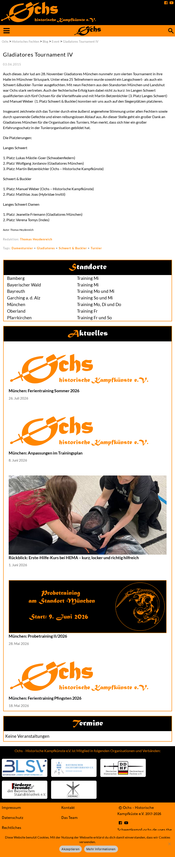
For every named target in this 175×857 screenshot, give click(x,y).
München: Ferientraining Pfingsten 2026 (45, 698)
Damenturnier (22, 248)
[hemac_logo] (74, 790)
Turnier (96, 248)
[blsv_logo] (24, 768)
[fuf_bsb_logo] (24, 790)
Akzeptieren (71, 849)
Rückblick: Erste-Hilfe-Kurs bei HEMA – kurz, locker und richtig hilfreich (74, 557)
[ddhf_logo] (123, 768)
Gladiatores (46, 248)
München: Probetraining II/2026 (38, 636)
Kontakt (68, 807)
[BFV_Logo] (74, 768)
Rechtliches (11, 827)
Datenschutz (12, 817)
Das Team (69, 817)
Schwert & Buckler (73, 248)
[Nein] (169, 843)
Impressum (11, 807)
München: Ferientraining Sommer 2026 (44, 390)
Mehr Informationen (101, 849)
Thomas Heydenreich (36, 239)
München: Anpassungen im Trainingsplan (45, 452)
